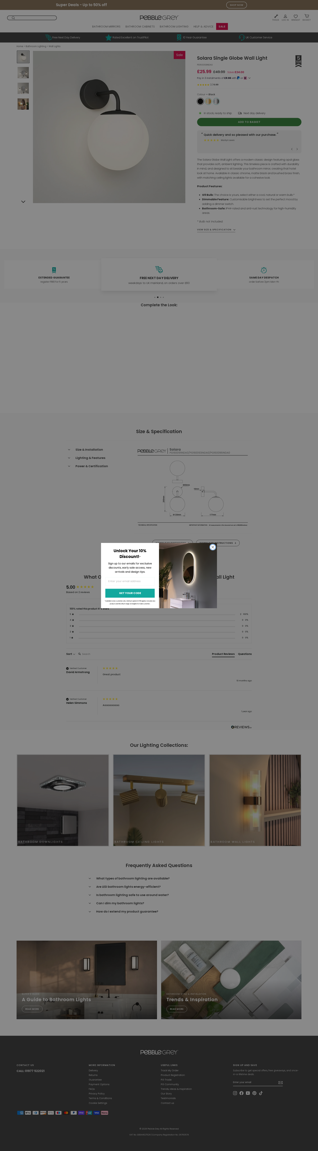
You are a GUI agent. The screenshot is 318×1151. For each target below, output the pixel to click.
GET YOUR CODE (130, 593)
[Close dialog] (213, 547)
